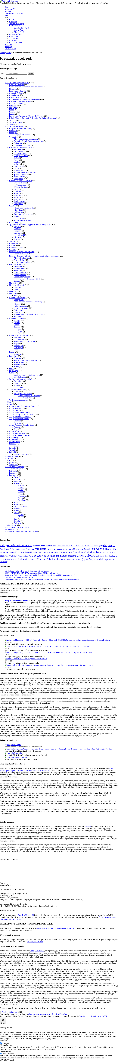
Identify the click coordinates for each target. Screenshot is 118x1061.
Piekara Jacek (110, 552)
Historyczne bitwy (100, 548)
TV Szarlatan (14, 38)
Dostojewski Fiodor (7, 549)
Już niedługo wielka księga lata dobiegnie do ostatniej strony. (27, 571)
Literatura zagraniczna (22, 277)
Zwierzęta (17, 523)
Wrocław (21, 500)
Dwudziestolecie (20, 151)
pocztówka (40, 555)
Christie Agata (89, 545)
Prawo (11, 114)
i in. (114, 548)
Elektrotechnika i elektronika (24, 341)
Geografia (12, 137)
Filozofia (17, 304)
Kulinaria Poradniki (16, 103)
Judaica (12, 241)
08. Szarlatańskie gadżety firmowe (17, 527)
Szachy (21, 218)
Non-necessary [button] (5, 1051)
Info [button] (6, 17)
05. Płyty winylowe (12, 456)
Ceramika (17, 421)
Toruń (20, 494)
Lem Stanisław (75, 552)
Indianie (17, 158)
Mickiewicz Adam (91, 552)
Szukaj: (2, 73)
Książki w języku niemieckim (20, 101)
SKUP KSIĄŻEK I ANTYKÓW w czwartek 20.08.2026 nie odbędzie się (32, 573)
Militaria (17, 164)
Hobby (11, 206)
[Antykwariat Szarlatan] (9, 1)
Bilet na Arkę (19, 30)
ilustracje (4, 552)
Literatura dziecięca (21, 254)
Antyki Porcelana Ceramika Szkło (21, 425)
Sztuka (16, 385)
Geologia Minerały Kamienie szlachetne (28, 141)
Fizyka (16, 344)
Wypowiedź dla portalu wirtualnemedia (19, 577)
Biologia (17, 321)
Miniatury (17, 354)
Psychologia (13, 371)
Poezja (11, 110)
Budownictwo (19, 339)
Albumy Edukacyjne (21, 258)
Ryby (20, 333)
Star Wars (61, 559)
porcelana (71, 555)
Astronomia (18, 337)
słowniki (21, 235)
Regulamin (13, 22)
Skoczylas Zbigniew (46, 559)
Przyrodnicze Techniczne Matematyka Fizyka (25, 116)
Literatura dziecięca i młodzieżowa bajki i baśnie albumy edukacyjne (34, 256)
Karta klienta (14, 36)
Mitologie (12, 291)
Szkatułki (12, 448)
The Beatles (69, 559)
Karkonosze (18, 479)
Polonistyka (18, 312)
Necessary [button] (3, 1041)
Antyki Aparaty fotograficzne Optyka (22, 406)
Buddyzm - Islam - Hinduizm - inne (27, 375)
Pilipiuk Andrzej (23, 556)
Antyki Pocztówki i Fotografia (20, 417)
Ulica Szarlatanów (16, 42)
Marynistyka (13, 283)
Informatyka (18, 346)
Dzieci (16, 477)
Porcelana (17, 423)
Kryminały (18, 270)
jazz (10, 460)
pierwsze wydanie (8, 555)
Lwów (20, 490)
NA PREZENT (10, 49)
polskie (11, 463)
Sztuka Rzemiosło (15, 122)
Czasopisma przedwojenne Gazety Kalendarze (26, 87)
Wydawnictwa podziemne (18, 400)
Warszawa (22, 496)
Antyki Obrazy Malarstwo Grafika (21, 415)
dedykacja (109, 545)
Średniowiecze (19, 177)
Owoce (21, 517)
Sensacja (17, 281)
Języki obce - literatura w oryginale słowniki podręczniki (29, 225)
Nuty (16, 296)
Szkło (20, 387)
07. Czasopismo (10, 525)
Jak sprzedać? (10, 9)
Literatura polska (20, 275)
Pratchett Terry (103, 556)
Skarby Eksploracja (21, 174)
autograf (5, 545)
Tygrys (84, 559)
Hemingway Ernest (81, 549)
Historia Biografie (15, 97)
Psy (19, 329)
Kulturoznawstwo (20, 306)
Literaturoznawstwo (21, 308)
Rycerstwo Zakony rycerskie (24, 172)
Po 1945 (17, 168)
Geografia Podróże (16, 93)
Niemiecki (17, 237)
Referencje (8, 47)
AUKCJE (8, 45)
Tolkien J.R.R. (77, 559)
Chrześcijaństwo (20, 377)
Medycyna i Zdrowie (17, 285)
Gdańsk (21, 485)
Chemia (16, 325)
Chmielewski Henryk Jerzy (78, 545)
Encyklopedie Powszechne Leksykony (28, 302)
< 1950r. (17, 392)
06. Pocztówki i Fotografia (14, 467)
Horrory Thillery (20, 268)
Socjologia (18, 316)
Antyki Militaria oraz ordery (19, 412)
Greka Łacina (14, 95)
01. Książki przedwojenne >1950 (17, 83)
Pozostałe (12, 112)
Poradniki (12, 356)
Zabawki (12, 452)
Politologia (18, 310)
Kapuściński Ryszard (23, 552)
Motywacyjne (19, 364)
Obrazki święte (14, 442)
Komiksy (12, 245)
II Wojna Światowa (21, 156)
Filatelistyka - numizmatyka (24, 208)
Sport (16, 216)
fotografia (40, 548)
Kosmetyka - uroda (16, 248)
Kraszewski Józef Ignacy (54, 552)
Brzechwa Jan (38, 545)
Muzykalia (13, 293)
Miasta (16, 483)
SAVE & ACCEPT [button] (7, 1060)
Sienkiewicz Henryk (27, 559)
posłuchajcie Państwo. (35, 942)
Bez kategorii (9, 529)
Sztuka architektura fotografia (20, 379)
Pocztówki (13, 475)
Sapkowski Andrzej (9, 559)
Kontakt (12, 20)
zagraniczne (13, 465)
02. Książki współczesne (14, 126)
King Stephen (36, 552)
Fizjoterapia (18, 287)
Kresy (16, 160)
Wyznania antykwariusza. (14, 13)
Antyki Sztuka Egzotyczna (19, 435)
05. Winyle (9, 458)
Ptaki (20, 331)
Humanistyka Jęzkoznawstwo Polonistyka (24, 99)
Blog (6, 15)
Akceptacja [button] (74, 1016)
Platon (31, 556)
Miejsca (16, 502)
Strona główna (5, 53)
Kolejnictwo (18, 212)
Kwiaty (21, 515)
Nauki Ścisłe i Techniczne (18, 335)
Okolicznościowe (20, 506)
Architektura (18, 381)
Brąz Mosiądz (14, 437)
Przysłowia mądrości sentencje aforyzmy (28, 314)
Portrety (17, 508)
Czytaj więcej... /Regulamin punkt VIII (93, 1016)
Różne (16, 350)
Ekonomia (13, 89)
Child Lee (53, 546)
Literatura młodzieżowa (22, 262)
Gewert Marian (53, 549)
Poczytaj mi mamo (56, 555)
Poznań (21, 492)
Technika (12, 450)
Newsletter (13, 40)
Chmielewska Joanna (63, 546)
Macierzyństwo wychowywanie (25, 360)
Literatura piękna (15, 264)
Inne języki (18, 233)
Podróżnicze (18, 143)
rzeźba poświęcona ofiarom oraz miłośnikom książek (55, 928)
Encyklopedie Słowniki (17, 91)
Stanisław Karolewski (26, 915)
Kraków (17, 481)
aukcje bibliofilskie (37, 951)
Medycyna (13, 108)
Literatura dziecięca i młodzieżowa (21, 252)
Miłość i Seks (19, 362)
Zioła (16, 289)
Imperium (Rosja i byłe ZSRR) (29, 279)
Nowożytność (19, 166)
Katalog (7, 7)
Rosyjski (17, 239)
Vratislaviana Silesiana (17, 389)
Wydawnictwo (14, 26)
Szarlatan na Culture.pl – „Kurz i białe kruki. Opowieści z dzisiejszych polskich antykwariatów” (40, 575)
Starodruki (13, 120)
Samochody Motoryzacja (23, 214)
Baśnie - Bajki (19, 260)
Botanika (17, 323)
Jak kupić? (8, 11)
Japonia (12, 552)
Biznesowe (18, 358)
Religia (11, 373)
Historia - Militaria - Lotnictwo (20, 147)
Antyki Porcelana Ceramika (19, 419)
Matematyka (18, 348)
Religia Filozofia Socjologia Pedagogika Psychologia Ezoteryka (32, 118)
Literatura (12, 106)
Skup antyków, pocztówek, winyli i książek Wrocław (47, 1014)
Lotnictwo (17, 162)
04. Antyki (8, 404)
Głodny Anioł (19, 32)
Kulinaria (12, 250)
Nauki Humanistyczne (17, 298)
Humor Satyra (14, 222)
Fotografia (17, 383)
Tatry (16, 519)
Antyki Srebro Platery (17, 433)
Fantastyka (18, 266)
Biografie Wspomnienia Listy (20, 129)
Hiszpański (18, 231)
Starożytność (18, 179)
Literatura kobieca (20, 273)
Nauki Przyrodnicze (16, 318)
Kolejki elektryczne (21, 454)
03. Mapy (8, 402)
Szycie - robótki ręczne (22, 220)
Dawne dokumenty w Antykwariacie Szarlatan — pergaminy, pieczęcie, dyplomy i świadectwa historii (42, 579)
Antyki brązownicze (16, 408)
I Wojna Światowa (20, 154)
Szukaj (31, 73)
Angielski (17, 227)
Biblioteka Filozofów (21, 545)
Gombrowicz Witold (66, 549)
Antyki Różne (14, 431)
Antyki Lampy (14, 410)
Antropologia (19, 300)
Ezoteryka (13, 133)
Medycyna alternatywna (22, 135)
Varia (11, 124)
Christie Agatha (98, 546)
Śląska (16, 446)
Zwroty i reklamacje (16, 24)
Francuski (17, 229)
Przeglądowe (18, 170)
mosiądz (102, 552)
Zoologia (17, 327)
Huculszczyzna (14, 440)
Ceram (47, 545)
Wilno (20, 498)
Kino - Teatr (18, 210)
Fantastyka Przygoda (24, 549)
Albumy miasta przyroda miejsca (26, 139)
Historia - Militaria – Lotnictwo (20, 181)
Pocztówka (13, 473)
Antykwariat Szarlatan (10, 1012)
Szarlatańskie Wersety (22, 28)
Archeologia (18, 149)
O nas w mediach (15, 34)
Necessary (6, 1043)
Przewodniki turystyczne (23, 145)
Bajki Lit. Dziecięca (16, 85)
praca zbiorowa (87, 555)
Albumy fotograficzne (17, 469)
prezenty (88, 826)
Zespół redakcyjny (99, 558)
